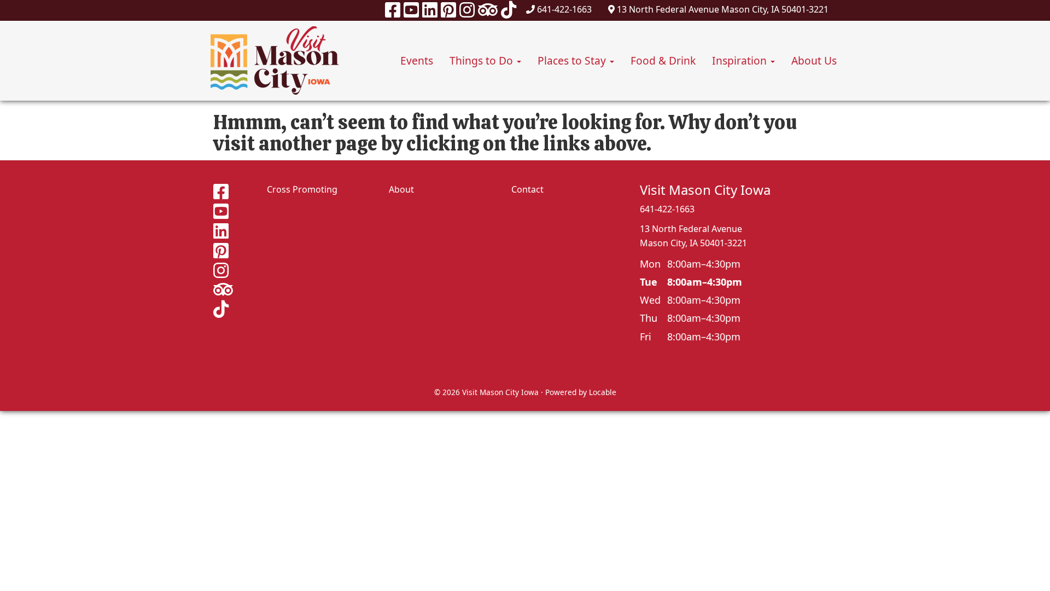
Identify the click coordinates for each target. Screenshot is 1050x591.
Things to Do (483, 60)
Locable (602, 392)
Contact (527, 189)
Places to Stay (573, 60)
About (401, 189)
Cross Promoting (302, 189)
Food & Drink (663, 60)
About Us (814, 60)
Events (416, 60)
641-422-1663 (564, 9)
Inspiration (740, 60)
